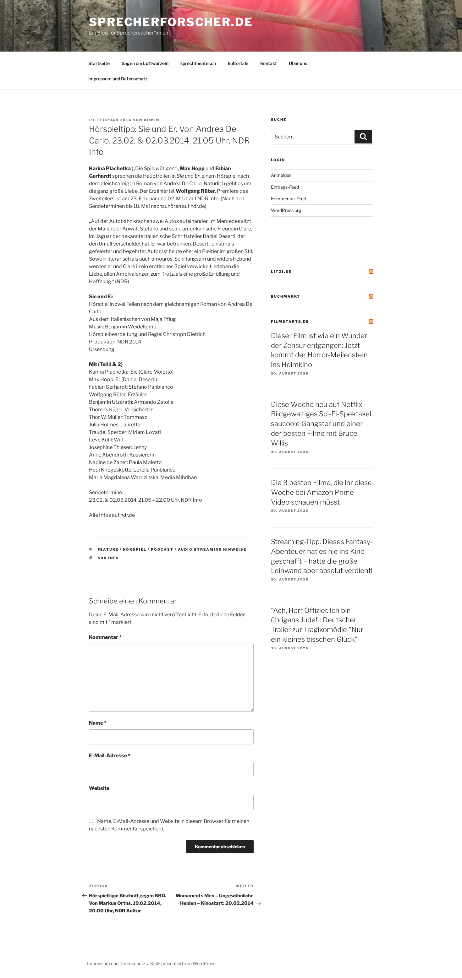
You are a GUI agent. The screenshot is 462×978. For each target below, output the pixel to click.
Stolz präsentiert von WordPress (182, 963)
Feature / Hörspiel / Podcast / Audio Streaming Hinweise (172, 549)
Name (98, 723)
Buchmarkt (285, 296)
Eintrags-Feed (285, 187)
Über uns (298, 63)
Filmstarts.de (290, 321)
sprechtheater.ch (198, 63)
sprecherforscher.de (171, 22)
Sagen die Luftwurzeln (145, 63)
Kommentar (105, 637)
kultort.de (238, 63)
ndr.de (127, 515)
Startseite (99, 63)
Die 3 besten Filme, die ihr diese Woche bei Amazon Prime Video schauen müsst (321, 492)
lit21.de (281, 271)
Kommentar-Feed (288, 198)
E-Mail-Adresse (109, 756)
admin (151, 120)
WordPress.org (286, 210)
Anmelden (281, 175)
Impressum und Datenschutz (117, 78)
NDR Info (108, 558)
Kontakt (268, 63)
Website (99, 788)
